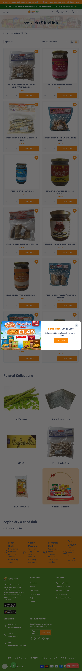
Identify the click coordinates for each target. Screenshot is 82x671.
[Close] (76, 325)
